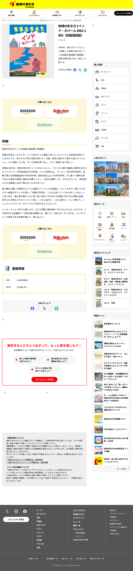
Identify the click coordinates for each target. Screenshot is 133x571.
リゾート (104, 113)
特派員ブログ (57, 15)
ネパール (23, 20)
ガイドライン (114, 520)
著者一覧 (76, 525)
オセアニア (105, 97)
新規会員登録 (80, 533)
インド (16, 20)
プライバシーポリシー (117, 513)
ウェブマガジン (34, 15)
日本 (102, 146)
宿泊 (123, 217)
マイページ (80, 536)
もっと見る (121, 468)
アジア (9, 20)
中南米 (103, 88)
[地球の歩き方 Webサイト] (22, 4)
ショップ (123, 240)
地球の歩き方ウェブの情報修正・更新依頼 (25, 459)
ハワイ (103, 105)
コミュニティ (102, 15)
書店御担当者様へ (116, 524)
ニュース (76, 521)
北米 (102, 80)
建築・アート (111, 217)
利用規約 (113, 517)
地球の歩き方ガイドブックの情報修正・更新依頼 (28, 462)
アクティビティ (100, 240)
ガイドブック (80, 15)
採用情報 (113, 530)
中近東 (103, 130)
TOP (3, 20)
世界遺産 (112, 228)
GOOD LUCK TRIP (80, 539)
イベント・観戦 (100, 229)
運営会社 (113, 510)
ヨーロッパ (105, 72)
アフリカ (104, 138)
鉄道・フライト (112, 240)
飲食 (99, 217)
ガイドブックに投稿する (118, 527)
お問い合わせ (114, 534)
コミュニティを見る (123, 13)
